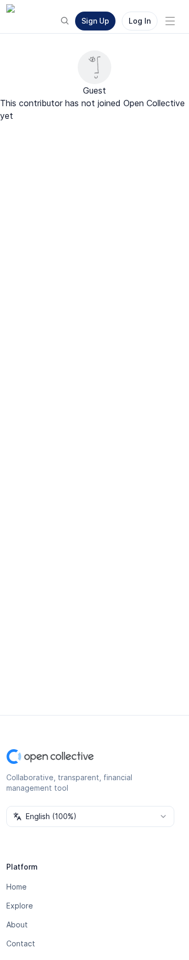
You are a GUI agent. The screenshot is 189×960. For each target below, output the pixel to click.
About (17, 924)
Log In (140, 20)
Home (16, 886)
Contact (20, 943)
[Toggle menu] (170, 21)
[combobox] (90, 816)
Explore (19, 905)
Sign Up (95, 20)
